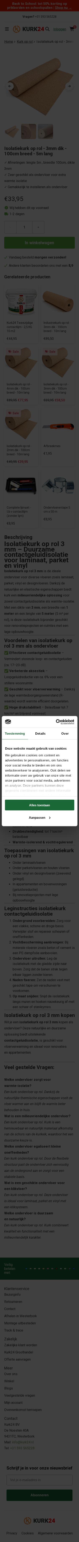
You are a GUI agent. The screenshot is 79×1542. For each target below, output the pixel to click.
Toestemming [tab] (15, 733)
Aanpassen (37, 817)
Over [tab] (64, 733)
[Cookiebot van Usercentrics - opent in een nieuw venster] (56, 722)
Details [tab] (40, 733)
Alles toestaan (39, 805)
